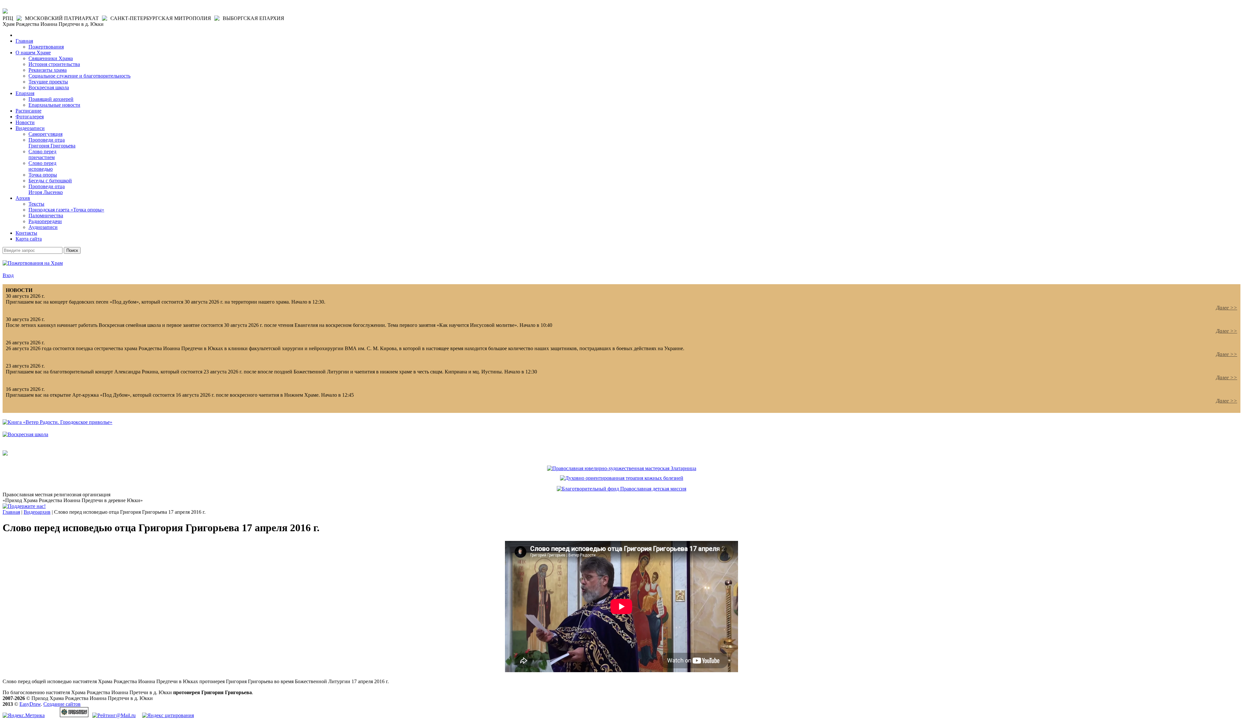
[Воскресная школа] (25, 434)
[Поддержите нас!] (24, 506)
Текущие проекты (48, 81)
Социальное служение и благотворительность (79, 76)
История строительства (54, 64)
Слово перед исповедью (42, 166)
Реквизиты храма (47, 70)
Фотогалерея (30, 116)
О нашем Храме (33, 52)
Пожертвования (46, 46)
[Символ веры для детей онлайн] (5, 454)
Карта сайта (29, 239)
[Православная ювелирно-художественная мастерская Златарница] (621, 468)
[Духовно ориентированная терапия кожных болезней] (621, 478)
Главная (24, 41)
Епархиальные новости (54, 105)
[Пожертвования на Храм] (33, 263)
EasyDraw (30, 704)
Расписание (28, 110)
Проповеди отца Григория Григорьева (51, 142)
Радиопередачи (45, 221)
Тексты (36, 204)
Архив (23, 198)
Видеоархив (37, 512)
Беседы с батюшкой (50, 180)
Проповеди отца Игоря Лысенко (46, 189)
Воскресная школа (48, 87)
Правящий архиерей (50, 99)
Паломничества (45, 215)
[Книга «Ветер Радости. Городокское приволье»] (57, 422)
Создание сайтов (62, 704)
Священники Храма (50, 58)
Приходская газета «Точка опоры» (66, 209)
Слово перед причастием (42, 154)
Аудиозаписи (43, 227)
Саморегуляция (45, 134)
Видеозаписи (30, 128)
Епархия (25, 93)
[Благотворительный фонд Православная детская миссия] (621, 488)
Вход (8, 275)
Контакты (26, 233)
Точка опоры (42, 175)
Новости (25, 122)
